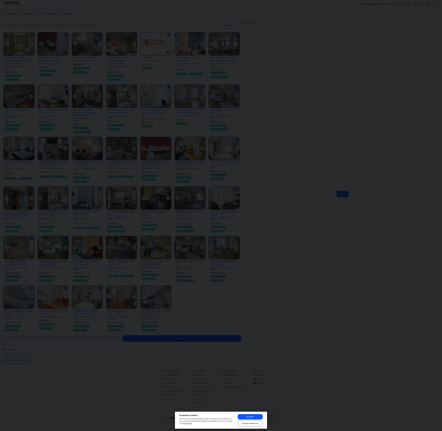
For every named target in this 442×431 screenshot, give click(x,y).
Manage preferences (250, 423)
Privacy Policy (187, 423)
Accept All (250, 417)
